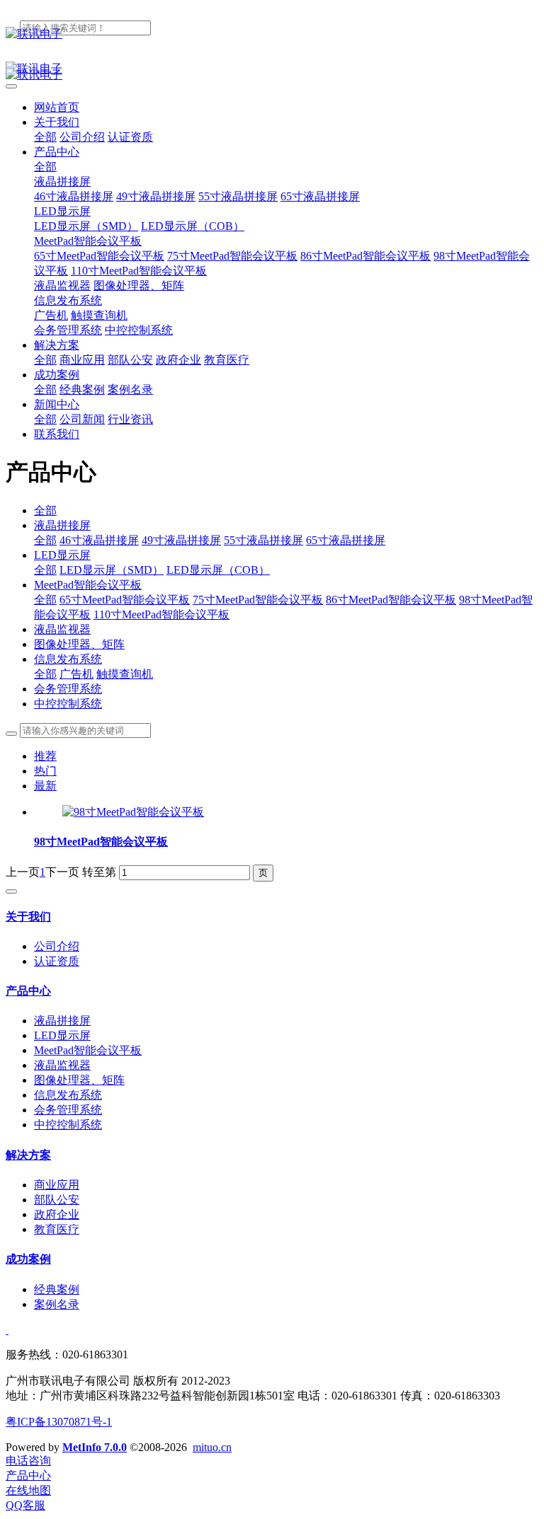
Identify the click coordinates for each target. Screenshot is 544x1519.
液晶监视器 (62, 629)
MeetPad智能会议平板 (88, 585)
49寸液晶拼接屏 (181, 540)
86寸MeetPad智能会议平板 (391, 600)
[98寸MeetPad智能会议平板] (133, 812)
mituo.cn (212, 1447)
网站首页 (56, 107)
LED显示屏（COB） (218, 570)
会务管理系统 (68, 689)
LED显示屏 (62, 555)
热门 (45, 771)
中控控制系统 (68, 704)
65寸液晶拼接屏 (345, 540)
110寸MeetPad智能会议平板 (162, 614)
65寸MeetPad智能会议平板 (125, 600)
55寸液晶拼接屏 (263, 540)
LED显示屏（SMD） (112, 570)
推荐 (45, 756)
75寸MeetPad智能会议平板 (258, 600)
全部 (45, 137)
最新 (45, 786)
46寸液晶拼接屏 (99, 540)
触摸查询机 (124, 674)
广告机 (77, 674)
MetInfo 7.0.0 (94, 1447)
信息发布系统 (68, 659)
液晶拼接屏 (62, 525)
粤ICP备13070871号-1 (59, 1422)
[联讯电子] (272, 34)
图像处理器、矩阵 (79, 644)
